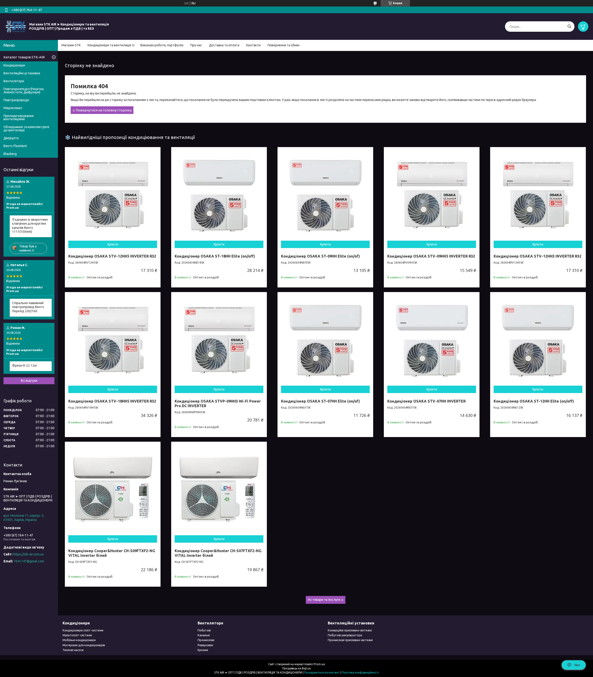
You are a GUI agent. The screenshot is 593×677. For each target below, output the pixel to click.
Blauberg (10, 154)
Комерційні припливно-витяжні (350, 630)
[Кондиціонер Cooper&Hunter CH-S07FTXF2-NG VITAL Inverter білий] (219, 489)
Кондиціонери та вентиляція (109, 45)
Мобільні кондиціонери (79, 640)
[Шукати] (569, 26)
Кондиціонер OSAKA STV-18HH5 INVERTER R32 (112, 401)
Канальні (204, 635)
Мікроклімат (12, 108)
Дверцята (11, 138)
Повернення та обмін (284, 45)
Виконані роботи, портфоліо (161, 45)
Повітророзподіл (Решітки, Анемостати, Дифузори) (23, 90)
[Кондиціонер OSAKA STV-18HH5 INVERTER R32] (113, 340)
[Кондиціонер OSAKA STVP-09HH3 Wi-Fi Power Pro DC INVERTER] (219, 340)
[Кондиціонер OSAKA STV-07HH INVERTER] (431, 340)
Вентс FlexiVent (15, 146)
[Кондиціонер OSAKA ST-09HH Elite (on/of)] (325, 195)
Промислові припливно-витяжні (350, 640)
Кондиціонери (14, 65)
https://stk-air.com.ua (28, 554)
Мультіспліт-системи (77, 635)
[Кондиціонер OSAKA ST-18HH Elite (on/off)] (219, 195)
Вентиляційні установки (21, 73)
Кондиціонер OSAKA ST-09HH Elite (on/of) (320, 256)
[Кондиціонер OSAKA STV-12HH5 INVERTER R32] (113, 195)
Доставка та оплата (224, 45)
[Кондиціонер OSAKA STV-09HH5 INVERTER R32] (431, 195)
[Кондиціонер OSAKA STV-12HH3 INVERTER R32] (538, 195)
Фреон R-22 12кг (24, 365)
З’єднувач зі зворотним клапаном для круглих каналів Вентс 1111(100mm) (30, 226)
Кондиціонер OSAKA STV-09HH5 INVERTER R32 (431, 256)
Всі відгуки (29, 380)
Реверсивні (205, 645)
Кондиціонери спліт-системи (83, 630)
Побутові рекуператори (345, 635)
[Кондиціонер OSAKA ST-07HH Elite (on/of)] (325, 340)
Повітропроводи (16, 100)
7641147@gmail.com (29, 561)
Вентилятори (13, 81)
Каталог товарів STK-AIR (24, 57)
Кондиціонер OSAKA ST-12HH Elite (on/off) (534, 401)
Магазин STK (71, 45)
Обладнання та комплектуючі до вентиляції (26, 128)
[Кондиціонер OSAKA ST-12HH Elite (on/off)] (538, 340)
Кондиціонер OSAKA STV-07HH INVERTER (426, 401)
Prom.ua (319, 664)
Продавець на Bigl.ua (296, 668)
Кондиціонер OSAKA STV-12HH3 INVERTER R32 (537, 256)
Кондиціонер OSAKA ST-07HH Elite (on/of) (320, 401)
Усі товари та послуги (324, 599)
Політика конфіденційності (360, 672)
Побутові (204, 630)
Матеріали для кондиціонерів (84, 645)
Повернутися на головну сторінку (104, 110)
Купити (112, 244)
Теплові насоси (73, 650)
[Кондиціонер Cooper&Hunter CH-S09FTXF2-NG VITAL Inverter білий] (113, 489)
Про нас (196, 45)
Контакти (253, 45)
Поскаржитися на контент (322, 672)
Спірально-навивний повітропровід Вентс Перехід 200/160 (28, 307)
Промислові (206, 640)
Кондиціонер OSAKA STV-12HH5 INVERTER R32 (112, 256)
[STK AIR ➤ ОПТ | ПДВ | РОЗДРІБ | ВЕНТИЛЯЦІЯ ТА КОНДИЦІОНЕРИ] (16, 26)
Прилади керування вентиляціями (18, 117)
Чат (577, 665)
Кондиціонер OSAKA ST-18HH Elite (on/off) (215, 256)
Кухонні (203, 650)
